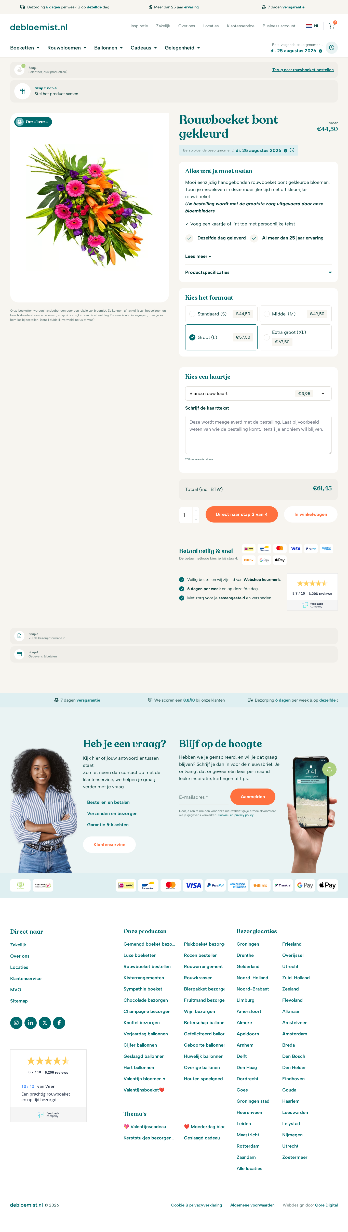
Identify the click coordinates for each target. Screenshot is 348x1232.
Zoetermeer (294, 1157)
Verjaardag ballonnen (146, 1034)
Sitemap (19, 1001)
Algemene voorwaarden (252, 1205)
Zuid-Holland (296, 978)
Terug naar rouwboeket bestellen (303, 69)
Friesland (292, 944)
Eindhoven (293, 1079)
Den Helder (294, 1067)
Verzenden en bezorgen (112, 813)
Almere (244, 1022)
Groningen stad (253, 1101)
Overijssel (292, 955)
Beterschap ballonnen (207, 1022)
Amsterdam (294, 1034)
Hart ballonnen (139, 1067)
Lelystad (291, 1123)
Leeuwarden (295, 1112)
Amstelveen (294, 1022)
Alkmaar (291, 1011)
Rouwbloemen (64, 48)
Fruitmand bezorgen (205, 1000)
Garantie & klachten (108, 825)
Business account (279, 25)
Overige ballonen (202, 1067)
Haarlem (291, 1101)
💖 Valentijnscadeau (145, 1126)
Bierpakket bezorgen (206, 989)
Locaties (211, 25)
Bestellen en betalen (108, 802)
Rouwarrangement (203, 966)
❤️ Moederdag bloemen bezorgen (210, 1126)
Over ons (186, 25)
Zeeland (290, 989)
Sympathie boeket (143, 989)
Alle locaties (249, 1168)
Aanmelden (253, 796)
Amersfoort (249, 1011)
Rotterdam (248, 1146)
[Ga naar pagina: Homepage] (38, 27)
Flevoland (292, 1000)
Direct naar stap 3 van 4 (242, 514)
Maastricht (248, 1135)
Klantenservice (241, 25)
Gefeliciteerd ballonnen (208, 1034)
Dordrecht (248, 1079)
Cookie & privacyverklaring (196, 1205)
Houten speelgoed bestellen (210, 1079)
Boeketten (22, 48)
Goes (242, 1090)
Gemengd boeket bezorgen (150, 944)
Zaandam (246, 1157)
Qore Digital (326, 1205)
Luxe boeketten (140, 955)
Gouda (289, 1090)
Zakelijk (163, 25)
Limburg (246, 1000)
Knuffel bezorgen (142, 1022)
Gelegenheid (179, 48)
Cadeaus (141, 48)
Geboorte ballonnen (205, 1045)
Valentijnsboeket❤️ (144, 1090)
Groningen (248, 944)
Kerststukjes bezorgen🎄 (150, 1138)
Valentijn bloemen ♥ (145, 1079)
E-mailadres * (193, 797)
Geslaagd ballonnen (144, 1056)
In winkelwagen (311, 514)
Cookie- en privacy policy (235, 815)
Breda (288, 1045)
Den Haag (247, 1067)
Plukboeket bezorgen (206, 944)
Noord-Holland (252, 978)
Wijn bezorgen (199, 1011)
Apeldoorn (248, 1034)
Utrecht (290, 966)
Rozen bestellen (201, 955)
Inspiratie (139, 25)
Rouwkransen (198, 978)
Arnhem (245, 1045)
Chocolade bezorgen (146, 1000)
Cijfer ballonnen (140, 1045)
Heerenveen (249, 1112)
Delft (242, 1056)
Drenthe (245, 955)
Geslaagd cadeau (202, 1138)
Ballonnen (105, 48)
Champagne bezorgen (147, 1011)
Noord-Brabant (253, 989)
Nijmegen (292, 1135)
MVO (15, 990)
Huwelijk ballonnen (203, 1056)
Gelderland (248, 966)
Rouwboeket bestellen (147, 966)
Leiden (244, 1123)
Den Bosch (293, 1056)
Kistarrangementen (144, 978)
